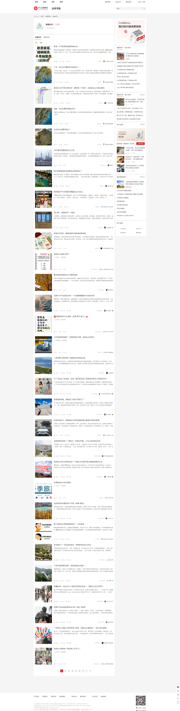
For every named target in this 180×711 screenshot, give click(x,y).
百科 (61, 2)
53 (128, 153)
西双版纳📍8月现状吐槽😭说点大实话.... (69, 192)
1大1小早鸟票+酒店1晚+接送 (125, 87)
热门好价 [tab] (128, 47)
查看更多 (142, 95)
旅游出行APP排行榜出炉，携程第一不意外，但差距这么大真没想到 (79, 88)
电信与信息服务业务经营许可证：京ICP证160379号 (63, 704)
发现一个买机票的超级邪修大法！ (66, 46)
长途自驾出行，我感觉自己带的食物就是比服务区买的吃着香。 (77, 420)
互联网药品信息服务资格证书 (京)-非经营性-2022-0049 (71, 705)
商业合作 (118, 2)
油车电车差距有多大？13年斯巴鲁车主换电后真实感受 (135, 167)
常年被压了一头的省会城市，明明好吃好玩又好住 (72, 545)
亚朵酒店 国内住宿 (122, 205)
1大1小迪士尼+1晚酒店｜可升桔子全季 (128, 84)
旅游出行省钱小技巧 (61, 254)
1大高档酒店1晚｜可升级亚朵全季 (127, 73)
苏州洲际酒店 (121, 201)
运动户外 (138, 228)
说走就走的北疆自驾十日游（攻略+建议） (69, 503)
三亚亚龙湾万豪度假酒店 (124, 190)
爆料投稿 (128, 2)
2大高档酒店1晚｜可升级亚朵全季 (127, 80)
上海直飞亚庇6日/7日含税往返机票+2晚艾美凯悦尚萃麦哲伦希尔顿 (136, 62)
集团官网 (107, 2)
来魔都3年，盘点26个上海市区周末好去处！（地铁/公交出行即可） (79, 586)
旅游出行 (55, 16)
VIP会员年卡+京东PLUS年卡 (125, 215)
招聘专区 (53, 696)
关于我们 (36, 696)
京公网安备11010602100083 (41, 704)
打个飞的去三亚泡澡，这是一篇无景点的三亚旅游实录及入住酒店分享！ (81, 379)
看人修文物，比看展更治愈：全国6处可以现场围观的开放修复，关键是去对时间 (140, 112)
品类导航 (56, 8)
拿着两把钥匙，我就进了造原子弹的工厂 (69, 399)
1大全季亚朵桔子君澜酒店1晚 (125, 69)
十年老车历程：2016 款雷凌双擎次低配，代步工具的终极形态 (135, 149)
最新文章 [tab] (120, 94)
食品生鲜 (123, 232)
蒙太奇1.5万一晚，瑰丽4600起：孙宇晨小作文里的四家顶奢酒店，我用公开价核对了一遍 (143, 115)
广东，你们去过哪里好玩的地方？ (66, 67)
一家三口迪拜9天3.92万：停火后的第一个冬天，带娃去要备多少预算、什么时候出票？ (142, 108)
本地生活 (123, 228)
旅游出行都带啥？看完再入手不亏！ (67, 649)
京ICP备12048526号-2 (82, 704)
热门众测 (120, 124)
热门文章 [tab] (128, 94)
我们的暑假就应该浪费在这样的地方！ (68, 171)
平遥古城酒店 (121, 208)
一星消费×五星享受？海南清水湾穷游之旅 (69, 358)
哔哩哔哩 (58, 340)
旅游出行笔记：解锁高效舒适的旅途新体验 (70, 233)
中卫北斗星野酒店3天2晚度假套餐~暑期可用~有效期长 (135, 55)
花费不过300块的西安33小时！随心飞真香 (70, 607)
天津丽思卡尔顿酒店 (123, 197)
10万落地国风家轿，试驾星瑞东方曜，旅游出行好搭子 (74, 337)
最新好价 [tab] (120, 47)
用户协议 (95, 696)
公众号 (57, 485)
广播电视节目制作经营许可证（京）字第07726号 (46, 707)
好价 (44, 2)
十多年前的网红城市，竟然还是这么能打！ (70, 566)
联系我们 (45, 696)
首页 (42, 16)
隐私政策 (103, 696)
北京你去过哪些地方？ (62, 129)
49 (128, 162)
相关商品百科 (121, 177)
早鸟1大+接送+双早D (123, 77)
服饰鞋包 (138, 232)
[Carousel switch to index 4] (131, 139)
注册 (143, 2)
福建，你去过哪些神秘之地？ (65, 109)
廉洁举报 (83, 696)
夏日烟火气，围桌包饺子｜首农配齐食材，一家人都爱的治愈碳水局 (135, 158)
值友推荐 (63, 257)
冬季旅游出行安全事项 (62, 482)
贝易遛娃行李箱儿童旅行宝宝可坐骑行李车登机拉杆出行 (133, 66)
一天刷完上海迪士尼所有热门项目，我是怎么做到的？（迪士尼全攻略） (81, 628)
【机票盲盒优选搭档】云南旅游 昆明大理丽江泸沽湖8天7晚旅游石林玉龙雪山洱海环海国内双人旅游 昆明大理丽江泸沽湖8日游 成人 (135, 183)
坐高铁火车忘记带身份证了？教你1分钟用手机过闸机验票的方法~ (78, 462)
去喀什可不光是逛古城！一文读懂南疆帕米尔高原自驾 (74, 296)
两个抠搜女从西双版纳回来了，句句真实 (69, 524)
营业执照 (88, 705)
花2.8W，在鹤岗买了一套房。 (65, 213)
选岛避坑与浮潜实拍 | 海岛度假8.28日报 (128, 119)
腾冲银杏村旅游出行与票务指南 (65, 275)
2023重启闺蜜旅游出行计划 (64, 150)
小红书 (57, 257)
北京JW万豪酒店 (122, 212)
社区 (53, 2)
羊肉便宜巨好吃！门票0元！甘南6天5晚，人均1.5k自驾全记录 (77, 441)
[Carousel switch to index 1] (127, 139)
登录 (139, 2)
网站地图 (62, 696)
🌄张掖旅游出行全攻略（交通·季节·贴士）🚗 (71, 316)
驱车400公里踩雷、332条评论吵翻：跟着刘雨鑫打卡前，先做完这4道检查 (135, 101)
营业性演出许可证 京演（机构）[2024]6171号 (45, 705)
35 (128, 171)
